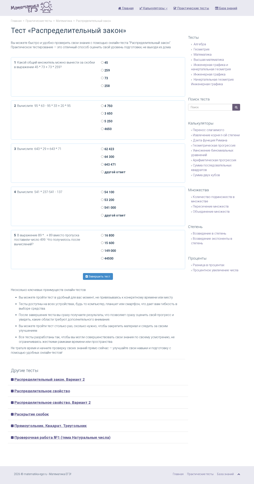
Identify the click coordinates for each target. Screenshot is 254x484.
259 (107, 70)
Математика (64, 20)
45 (106, 63)
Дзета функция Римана (210, 140)
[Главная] (32, 8)
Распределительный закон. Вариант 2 (49, 379)
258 (107, 86)
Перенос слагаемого (208, 130)
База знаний (227, 8)
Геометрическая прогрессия (214, 145)
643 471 (110, 164)
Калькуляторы (153, 8)
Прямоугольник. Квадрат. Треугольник (50, 425)
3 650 (108, 113)
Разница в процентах (208, 265)
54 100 (109, 192)
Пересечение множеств (211, 206)
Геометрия (201, 49)
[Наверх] (238, 474)
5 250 (108, 121)
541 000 (110, 208)
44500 (108, 258)
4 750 (108, 106)
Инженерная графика (209, 74)
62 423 (109, 149)
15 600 (109, 243)
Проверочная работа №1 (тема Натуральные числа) (62, 437)
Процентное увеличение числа (215, 270)
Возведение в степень (209, 233)
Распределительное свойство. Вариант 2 (52, 402)
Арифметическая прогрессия (214, 160)
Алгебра (199, 44)
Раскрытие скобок (31, 414)
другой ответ (115, 172)
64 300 (109, 157)
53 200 (109, 200)
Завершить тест (99, 276)
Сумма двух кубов (206, 175)
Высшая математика (208, 60)
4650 (108, 129)
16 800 (109, 235)
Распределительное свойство (42, 391)
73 (106, 78)
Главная (127, 8)
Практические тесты (192, 8)
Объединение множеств (211, 212)
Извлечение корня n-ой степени (216, 135)
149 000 (110, 251)
